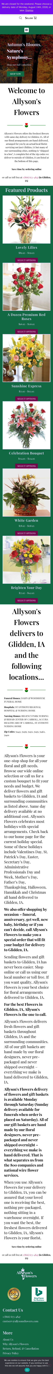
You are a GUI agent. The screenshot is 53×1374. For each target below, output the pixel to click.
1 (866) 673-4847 (31, 177)
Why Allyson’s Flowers (16, 1344)
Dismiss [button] (29, 10)
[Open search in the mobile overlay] (20, 18)
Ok (27, 1370)
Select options (26, 260)
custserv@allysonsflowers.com (20, 1321)
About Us (8, 1339)
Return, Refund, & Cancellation (21, 1348)
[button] (26, 30)
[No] (48, 1365)
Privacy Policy (11, 1353)
